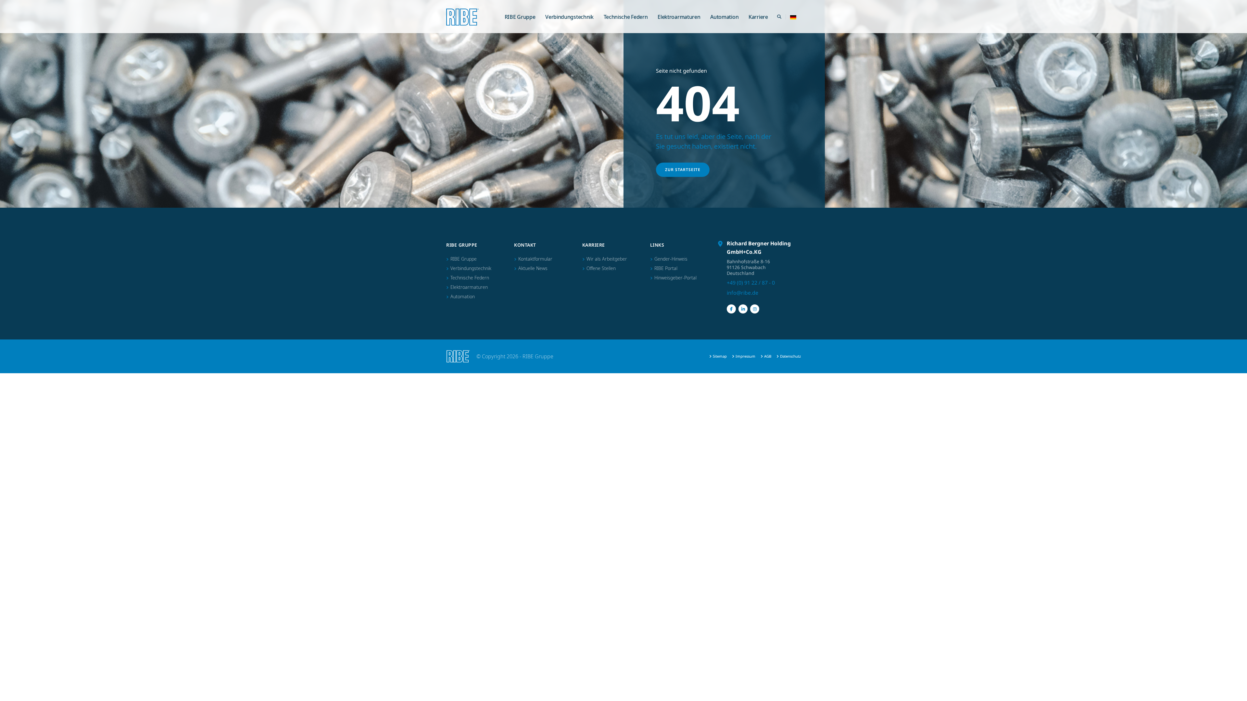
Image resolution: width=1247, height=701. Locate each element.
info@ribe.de (742, 292)
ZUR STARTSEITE (682, 169)
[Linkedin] (743, 309)
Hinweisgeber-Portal (675, 278)
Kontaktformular (535, 259)
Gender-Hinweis (670, 259)
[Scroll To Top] (1236, 693)
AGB (767, 356)
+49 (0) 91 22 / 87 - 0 (751, 282)
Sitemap (720, 356)
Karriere (758, 16)
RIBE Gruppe (520, 16)
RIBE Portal (665, 268)
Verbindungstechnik (569, 16)
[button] (793, 17)
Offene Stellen (601, 268)
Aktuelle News (533, 268)
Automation (724, 16)
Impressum (745, 356)
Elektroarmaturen (679, 16)
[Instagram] (754, 309)
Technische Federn (626, 16)
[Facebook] (731, 309)
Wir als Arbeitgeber (606, 259)
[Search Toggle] (779, 17)
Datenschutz (790, 356)
